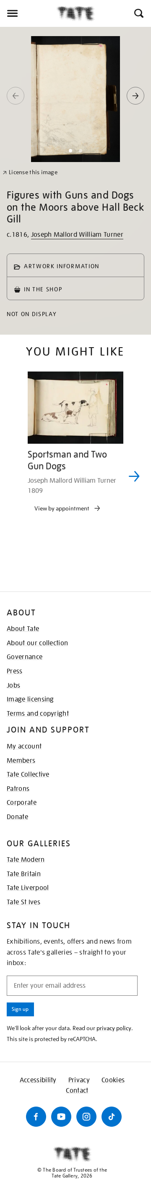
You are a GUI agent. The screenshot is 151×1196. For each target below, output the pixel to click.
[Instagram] (86, 1117)
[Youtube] (61, 1117)
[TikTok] (112, 1117)
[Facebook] (36, 1117)
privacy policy (113, 1028)
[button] (138, 13)
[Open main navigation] (28, 13)
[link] (30, 172)
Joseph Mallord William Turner (77, 234)
